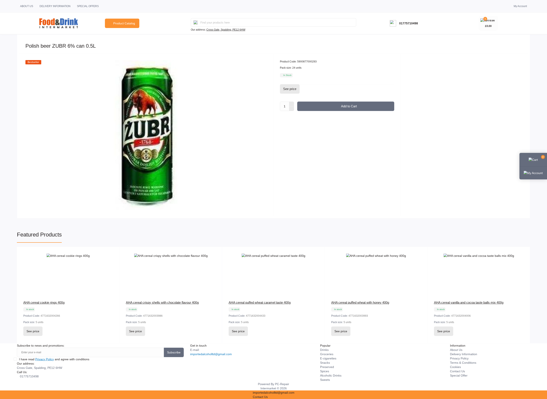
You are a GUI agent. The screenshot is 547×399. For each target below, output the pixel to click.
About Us (26, 6)
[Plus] (291, 104)
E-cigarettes (328, 358)
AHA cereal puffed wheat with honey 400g (360, 302)
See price (289, 89)
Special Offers (88, 6)
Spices (324, 371)
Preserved (327, 367)
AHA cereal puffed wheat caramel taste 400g (260, 302)
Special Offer (459, 375)
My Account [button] (520, 6)
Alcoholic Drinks (330, 375)
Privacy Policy (44, 359)
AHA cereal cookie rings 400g (44, 302)
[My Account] (533, 172)
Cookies (455, 367)
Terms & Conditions (463, 362)
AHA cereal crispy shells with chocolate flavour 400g (162, 302)
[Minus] (291, 108)
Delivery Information (55, 6)
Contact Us (457, 371)
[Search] (195, 22)
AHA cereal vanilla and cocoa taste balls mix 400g (468, 302)
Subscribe (174, 352)
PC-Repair (282, 384)
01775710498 (408, 23)
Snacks (325, 362)
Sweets (325, 379)
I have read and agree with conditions (54, 359)
